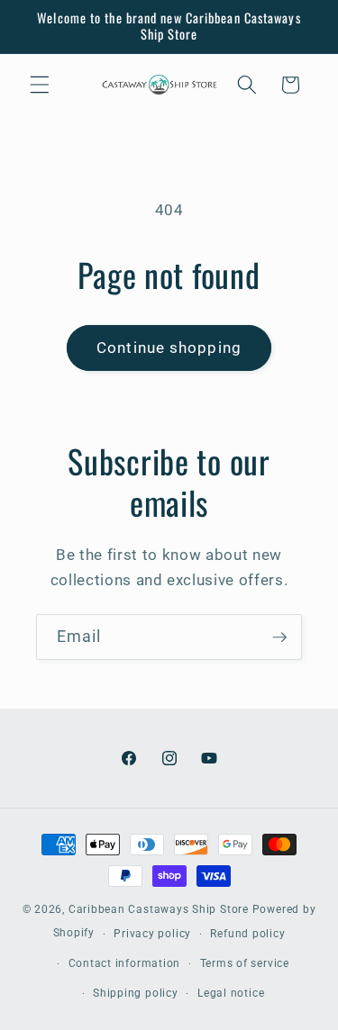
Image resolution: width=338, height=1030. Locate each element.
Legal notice (230, 993)
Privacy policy (152, 933)
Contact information (125, 963)
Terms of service (244, 963)
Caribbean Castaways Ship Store (159, 909)
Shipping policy (135, 993)
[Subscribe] (279, 637)
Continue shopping (169, 348)
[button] (39, 84)
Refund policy (247, 933)
